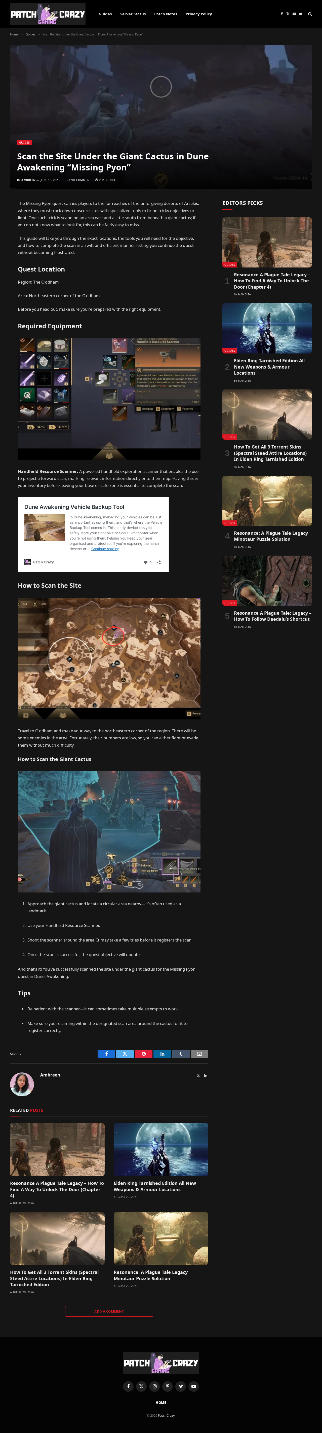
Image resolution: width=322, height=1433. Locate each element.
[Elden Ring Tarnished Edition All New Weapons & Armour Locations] (161, 1149)
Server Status (133, 13)
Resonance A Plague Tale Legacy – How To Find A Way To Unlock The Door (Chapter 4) (57, 1189)
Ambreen (28, 180)
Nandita (244, 294)
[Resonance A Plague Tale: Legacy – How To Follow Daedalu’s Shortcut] (267, 581)
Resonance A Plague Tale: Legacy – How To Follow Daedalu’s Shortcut (272, 616)
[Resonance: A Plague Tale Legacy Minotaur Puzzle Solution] (161, 1238)
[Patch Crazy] (48, 14)
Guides (105, 13)
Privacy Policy (199, 13)
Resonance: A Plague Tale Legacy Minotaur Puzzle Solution (151, 1275)
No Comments (82, 180)
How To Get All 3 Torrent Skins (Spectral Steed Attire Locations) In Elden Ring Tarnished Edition (54, 1278)
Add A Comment (109, 1311)
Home (161, 1402)
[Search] (309, 14)
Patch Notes (165, 13)
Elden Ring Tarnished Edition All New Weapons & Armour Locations (155, 1186)
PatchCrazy (166, 1415)
